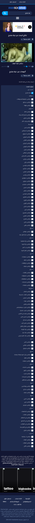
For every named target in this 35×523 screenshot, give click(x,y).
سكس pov (27, 112)
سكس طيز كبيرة (26, 250)
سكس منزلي (27, 430)
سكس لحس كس (26, 317)
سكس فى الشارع (26, 421)
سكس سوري (27, 181)
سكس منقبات (27, 285)
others (31, 96)
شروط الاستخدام (14, 501)
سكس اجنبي (27, 399)
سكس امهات (27, 443)
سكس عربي (27, 402)
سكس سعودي (26, 178)
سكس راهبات (27, 272)
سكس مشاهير (26, 380)
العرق (31, 351)
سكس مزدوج (27, 348)
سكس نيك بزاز (26, 332)
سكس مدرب (27, 373)
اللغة (31, 396)
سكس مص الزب (26, 323)
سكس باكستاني (26, 156)
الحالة (31, 228)
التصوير (31, 108)
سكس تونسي (27, 165)
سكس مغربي (27, 216)
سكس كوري (27, 200)
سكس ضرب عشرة (25, 310)
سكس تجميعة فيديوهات (24, 99)
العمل (31, 364)
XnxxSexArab (15, 519)
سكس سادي (27, 389)
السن (31, 254)
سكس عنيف (27, 392)
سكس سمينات (26, 257)
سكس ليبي (27, 209)
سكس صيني (27, 187)
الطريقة (31, 288)
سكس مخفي (27, 118)
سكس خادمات (26, 367)
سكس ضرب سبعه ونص (24, 307)
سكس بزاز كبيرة (26, 244)
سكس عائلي (27, 446)
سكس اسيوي (27, 134)
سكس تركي (27, 162)
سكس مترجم (27, 405)
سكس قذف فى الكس (24, 314)
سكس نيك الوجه (26, 329)
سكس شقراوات (26, 276)
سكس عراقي (27, 191)
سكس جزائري (27, 168)
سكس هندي (27, 219)
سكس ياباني (27, 222)
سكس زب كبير (27, 247)
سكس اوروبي (27, 146)
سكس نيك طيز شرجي (24, 336)
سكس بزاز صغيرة (26, 241)
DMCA (4, 501)
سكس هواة (27, 105)
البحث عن (30, 90)
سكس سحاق (27, 102)
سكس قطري (27, 197)
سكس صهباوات (26, 279)
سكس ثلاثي (27, 342)
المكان (31, 408)
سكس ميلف (27, 266)
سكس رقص (27, 304)
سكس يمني (27, 225)
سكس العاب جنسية (25, 295)
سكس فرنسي (27, 194)
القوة (31, 383)
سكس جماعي (27, 345)
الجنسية (30, 124)
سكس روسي (27, 175)
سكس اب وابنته (26, 436)
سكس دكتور (27, 370)
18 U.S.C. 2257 (17, 504)
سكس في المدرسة (25, 427)
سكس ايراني (27, 149)
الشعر (31, 269)
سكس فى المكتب (26, 424)
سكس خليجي (27, 172)
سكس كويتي (27, 203)
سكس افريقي (27, 137)
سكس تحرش (27, 298)
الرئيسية (28, 499)
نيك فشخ (28, 93)
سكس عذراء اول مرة (25, 235)
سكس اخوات (27, 440)
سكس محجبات (26, 282)
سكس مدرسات (26, 377)
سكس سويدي (26, 184)
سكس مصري (27, 213)
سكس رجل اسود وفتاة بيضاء (22, 355)
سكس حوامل (27, 231)
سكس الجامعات (26, 411)
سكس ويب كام (26, 121)
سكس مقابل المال (25, 326)
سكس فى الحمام (26, 418)
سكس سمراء (27, 361)
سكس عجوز (27, 260)
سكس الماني (27, 140)
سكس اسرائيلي (26, 131)
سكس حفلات (27, 415)
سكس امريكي (27, 143)
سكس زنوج (27, 358)
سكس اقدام (27, 291)
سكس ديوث (27, 301)
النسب (31, 433)
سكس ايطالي (27, 153)
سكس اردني (27, 127)
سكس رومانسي (26, 386)
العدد (31, 339)
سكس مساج (27, 320)
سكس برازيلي (27, 159)
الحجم (31, 238)
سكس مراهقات (26, 263)
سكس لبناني (27, 206)
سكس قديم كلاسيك (25, 115)
